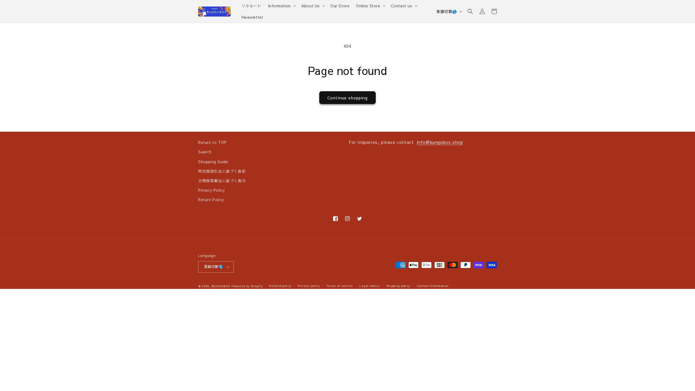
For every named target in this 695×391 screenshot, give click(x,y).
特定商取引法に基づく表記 (222, 171)
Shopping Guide (213, 161)
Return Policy (211, 199)
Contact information (433, 286)
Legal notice (369, 286)
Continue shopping (347, 97)
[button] (281, 5)
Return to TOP (212, 142)
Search (204, 151)
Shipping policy (398, 286)
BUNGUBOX (220, 286)
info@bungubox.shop (440, 142)
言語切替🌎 (446, 11)
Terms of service (339, 286)
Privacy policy (309, 286)
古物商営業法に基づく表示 (222, 180)
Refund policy (280, 286)
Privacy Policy (211, 190)
